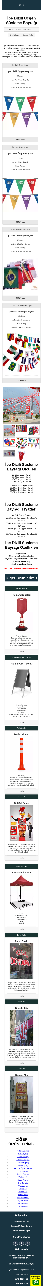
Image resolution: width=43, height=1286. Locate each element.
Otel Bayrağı (23, 1171)
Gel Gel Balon (23, 1203)
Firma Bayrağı (23, 1157)
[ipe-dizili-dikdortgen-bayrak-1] (34, 430)
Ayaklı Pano (23, 1200)
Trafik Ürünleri (23, 1206)
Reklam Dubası (23, 1198)
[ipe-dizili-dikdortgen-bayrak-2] (9, 442)
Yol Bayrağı (23, 1177)
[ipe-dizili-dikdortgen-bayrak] (21, 428)
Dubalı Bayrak (23, 1180)
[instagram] (15, 1243)
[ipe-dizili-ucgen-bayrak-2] (9, 453)
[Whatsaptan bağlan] (36, 1282)
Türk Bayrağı (23, 1154)
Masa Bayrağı (22, 1165)
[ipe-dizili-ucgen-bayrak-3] (21, 456)
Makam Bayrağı (23, 1162)
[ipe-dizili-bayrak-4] (9, 431)
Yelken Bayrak (23, 1151)
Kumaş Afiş (23, 1189)
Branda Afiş (23, 1192)
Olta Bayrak (23, 1186)
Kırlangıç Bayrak (23, 1160)
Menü (21, 5)
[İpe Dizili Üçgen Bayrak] (21, 405)
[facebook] (21, 1243)
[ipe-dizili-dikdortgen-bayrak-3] (21, 443)
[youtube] (27, 1243)
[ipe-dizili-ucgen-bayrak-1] (34, 443)
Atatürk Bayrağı (23, 1174)
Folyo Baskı (23, 1195)
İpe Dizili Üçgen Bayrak (23, 1168)
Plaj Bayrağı (23, 1183)
